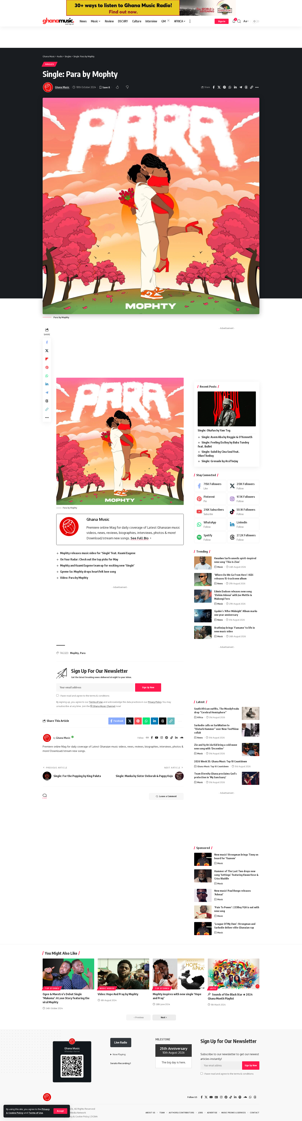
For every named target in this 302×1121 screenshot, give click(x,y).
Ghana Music (62, 87)
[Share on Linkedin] (240, 87)
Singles (49, 64)
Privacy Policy (154, 702)
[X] (243, 486)
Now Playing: (119, 1054)
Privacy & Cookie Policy (77, 1116)
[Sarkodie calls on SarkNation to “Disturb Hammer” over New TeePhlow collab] (250, 730)
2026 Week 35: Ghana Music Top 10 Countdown (220, 761)
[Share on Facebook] (219, 87)
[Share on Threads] (251, 87)
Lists (213, 988)
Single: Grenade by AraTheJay (220, 461)
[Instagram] (161, 737)
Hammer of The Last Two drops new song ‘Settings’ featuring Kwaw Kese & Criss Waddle (236, 875)
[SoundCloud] (181, 737)
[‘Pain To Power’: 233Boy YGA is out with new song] (203, 912)
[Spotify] (210, 537)
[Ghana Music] (58, 21)
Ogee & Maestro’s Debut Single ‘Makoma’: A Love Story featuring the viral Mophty (66, 998)
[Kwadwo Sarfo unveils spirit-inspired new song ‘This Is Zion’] (203, 562)
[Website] (147, 737)
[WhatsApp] (210, 524)
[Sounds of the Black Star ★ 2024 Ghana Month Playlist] (233, 974)
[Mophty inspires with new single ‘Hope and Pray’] (178, 974)
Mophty (74, 653)
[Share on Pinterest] (229, 87)
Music (220, 566)
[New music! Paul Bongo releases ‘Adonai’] (203, 895)
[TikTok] (171, 737)
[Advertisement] (151, 37)
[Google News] (216, 1097)
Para (82, 653)
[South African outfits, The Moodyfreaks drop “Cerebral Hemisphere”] (250, 713)
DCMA (94, 1116)
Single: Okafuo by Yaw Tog (214, 430)
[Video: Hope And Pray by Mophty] (123, 974)
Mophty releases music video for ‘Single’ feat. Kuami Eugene (97, 553)
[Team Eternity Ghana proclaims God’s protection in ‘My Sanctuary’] (250, 778)
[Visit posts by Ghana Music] (47, 738)
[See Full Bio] (151, 538)
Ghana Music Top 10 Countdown (213, 766)
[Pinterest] (166, 737)
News (220, 583)
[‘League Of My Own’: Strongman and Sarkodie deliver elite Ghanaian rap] (203, 928)
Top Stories (52, 988)
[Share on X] (224, 87)
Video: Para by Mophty (74, 577)
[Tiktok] (243, 512)
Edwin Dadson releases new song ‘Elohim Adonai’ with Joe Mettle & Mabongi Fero (233, 595)
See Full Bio (140, 538)
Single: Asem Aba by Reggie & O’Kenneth (227, 437)
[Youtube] (210, 512)
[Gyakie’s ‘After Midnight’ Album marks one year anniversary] (203, 615)
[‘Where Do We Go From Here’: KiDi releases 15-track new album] (203, 579)
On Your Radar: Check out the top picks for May (89, 559)
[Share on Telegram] (246, 87)
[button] (60, 1111)
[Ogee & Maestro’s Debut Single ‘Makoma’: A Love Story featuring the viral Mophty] (68, 974)
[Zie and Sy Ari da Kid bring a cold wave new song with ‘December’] (250, 749)
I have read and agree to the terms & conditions (84, 695)
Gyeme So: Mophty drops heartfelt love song (88, 571)
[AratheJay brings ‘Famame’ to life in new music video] (203, 632)
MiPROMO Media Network (72, 1112)
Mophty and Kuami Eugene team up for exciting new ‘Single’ (97, 565)
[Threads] (243, 537)
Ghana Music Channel (103, 706)
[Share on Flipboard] (47, 359)
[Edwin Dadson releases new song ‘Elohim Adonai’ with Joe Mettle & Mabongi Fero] (203, 596)
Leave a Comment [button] (168, 796)
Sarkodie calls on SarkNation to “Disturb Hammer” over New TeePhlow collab (216, 729)
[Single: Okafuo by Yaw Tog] (227, 408)
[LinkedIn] (176, 737)
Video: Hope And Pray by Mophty (118, 994)
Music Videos (107, 988)
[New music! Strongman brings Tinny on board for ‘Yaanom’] (203, 859)
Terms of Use (35, 1112)
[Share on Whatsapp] (235, 87)
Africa (200, 717)
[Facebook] (152, 737)
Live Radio (120, 1042)
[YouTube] (157, 737)
